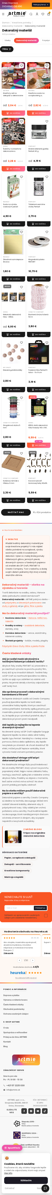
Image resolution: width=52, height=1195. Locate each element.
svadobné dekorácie (34, 625)
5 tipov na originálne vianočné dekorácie (34, 834)
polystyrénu (11, 602)
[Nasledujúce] (33, 960)
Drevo (15, 646)
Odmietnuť (9, 1188)
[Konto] (37, 14)
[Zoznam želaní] (43, 14)
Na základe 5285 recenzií (26, 978)
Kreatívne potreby (21, 22)
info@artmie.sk (13, 1090)
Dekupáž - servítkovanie (17, 864)
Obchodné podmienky (13, 1009)
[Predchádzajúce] (19, 960)
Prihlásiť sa (40, 908)
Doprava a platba (11, 995)
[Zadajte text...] (31, 14)
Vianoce (32, 618)
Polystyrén (7, 646)
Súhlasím (26, 1180)
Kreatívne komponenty (17, 870)
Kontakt (7, 1041)
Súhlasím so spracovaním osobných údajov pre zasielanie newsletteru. (22, 916)
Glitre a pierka (31, 646)
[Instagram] (31, 1111)
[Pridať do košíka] (13, 113)
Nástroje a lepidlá (13, 877)
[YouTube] (38, 1111)
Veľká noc (42, 618)
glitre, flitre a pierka (33, 606)
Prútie (42, 646)
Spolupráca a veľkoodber (15, 1032)
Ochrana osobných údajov (15, 1014)
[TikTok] (45, 1111)
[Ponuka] (3, 14)
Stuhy (22, 646)
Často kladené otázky (13, 1004)
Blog (5, 1046)
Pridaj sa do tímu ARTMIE (15, 1037)
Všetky (8, 40)
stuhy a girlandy (10, 606)
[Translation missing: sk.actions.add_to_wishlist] (21, 65)
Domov (6, 22)
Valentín (9, 621)
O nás (6, 1028)
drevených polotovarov (30, 602)
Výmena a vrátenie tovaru (15, 1000)
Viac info (8, 1173)
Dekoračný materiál (12, 25)
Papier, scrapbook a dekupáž (19, 857)
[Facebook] (24, 1111)
